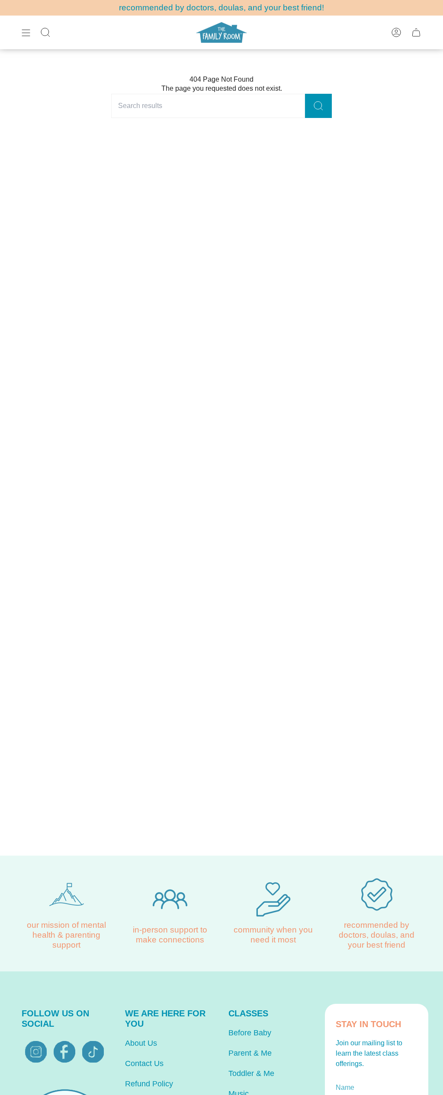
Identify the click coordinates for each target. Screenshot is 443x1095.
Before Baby (249, 1032)
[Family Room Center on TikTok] (93, 1052)
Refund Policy (149, 1083)
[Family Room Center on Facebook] (64, 1052)
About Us (141, 1043)
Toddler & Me (251, 1073)
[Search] (318, 106)
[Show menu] (26, 32)
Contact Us (144, 1063)
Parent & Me (250, 1053)
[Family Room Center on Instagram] (36, 1052)
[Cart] (416, 32)
